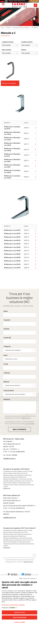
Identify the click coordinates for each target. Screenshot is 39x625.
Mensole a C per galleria (9, 83)
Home (2, 27)
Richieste (7, 399)
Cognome (7, 320)
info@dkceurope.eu (9, 459)
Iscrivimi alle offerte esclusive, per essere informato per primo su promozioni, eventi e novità (20, 422)
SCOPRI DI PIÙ (6, 488)
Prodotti (8, 27)
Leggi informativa (25, 418)
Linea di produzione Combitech (21, 27)
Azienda (6, 329)
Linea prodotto (9, 390)
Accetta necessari (19, 617)
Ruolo (6, 355)
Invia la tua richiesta (19, 429)
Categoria (7, 346)
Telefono (7, 373)
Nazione (6, 382)
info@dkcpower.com (9, 518)
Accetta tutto (19, 612)
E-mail (6, 364)
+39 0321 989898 (11, 455)
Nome (6, 311)
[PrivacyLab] (13, 608)
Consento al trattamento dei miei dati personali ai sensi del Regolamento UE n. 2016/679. (20, 417)
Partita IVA (7, 338)
